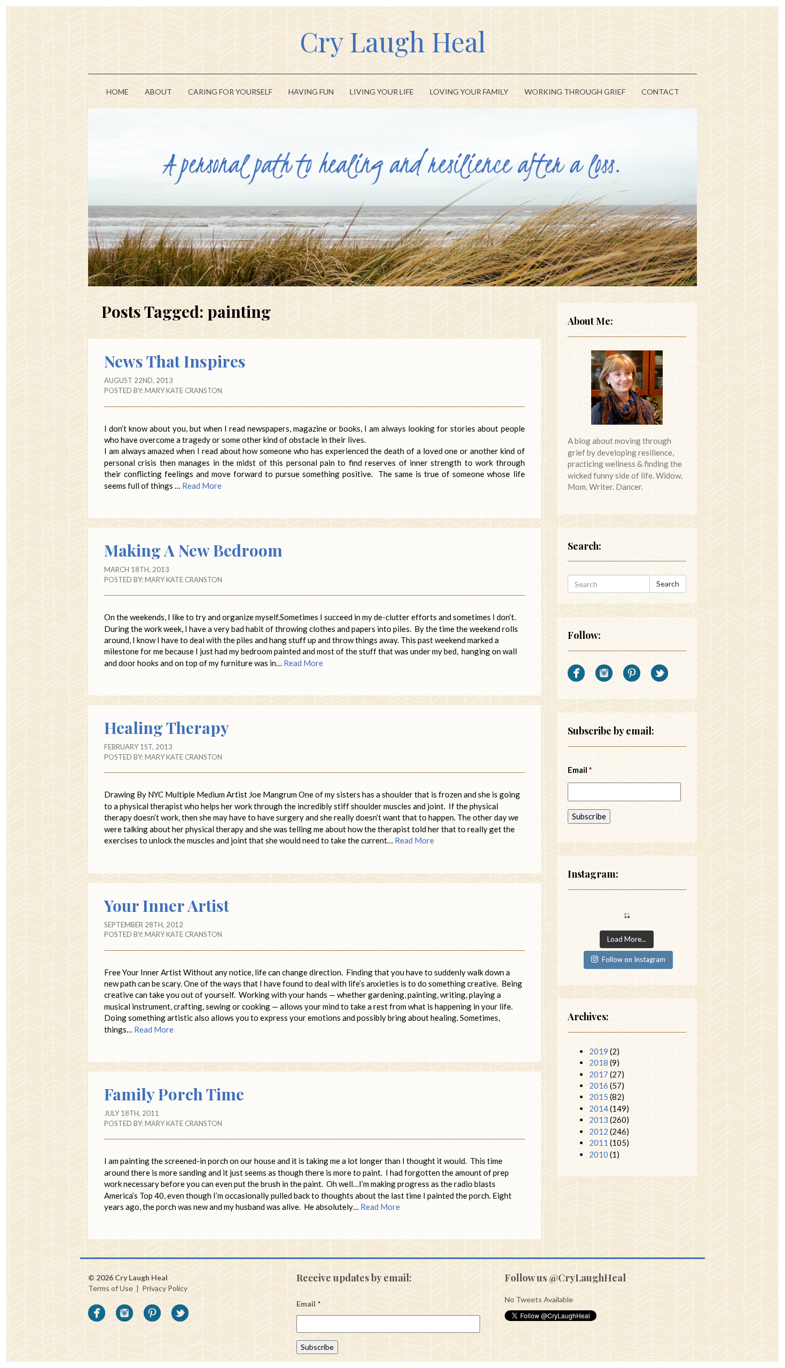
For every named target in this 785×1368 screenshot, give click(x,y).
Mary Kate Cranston (183, 390)
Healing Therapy (166, 727)
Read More (202, 485)
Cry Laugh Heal (392, 41)
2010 (598, 1154)
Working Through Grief (574, 91)
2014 (598, 1108)
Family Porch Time (174, 1094)
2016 (598, 1085)
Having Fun (311, 91)
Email (580, 770)
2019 (598, 1051)
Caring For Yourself (230, 91)
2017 (598, 1074)
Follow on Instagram (633, 959)
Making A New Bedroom (193, 550)
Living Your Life (382, 91)
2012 (598, 1131)
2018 (598, 1062)
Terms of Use (110, 1288)
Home (117, 91)
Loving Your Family (469, 91)
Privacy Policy (164, 1288)
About (158, 91)
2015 (598, 1096)
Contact (660, 91)
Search (667, 583)
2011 (598, 1142)
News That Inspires (175, 361)
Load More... (626, 939)
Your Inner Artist (166, 905)
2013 (598, 1119)
